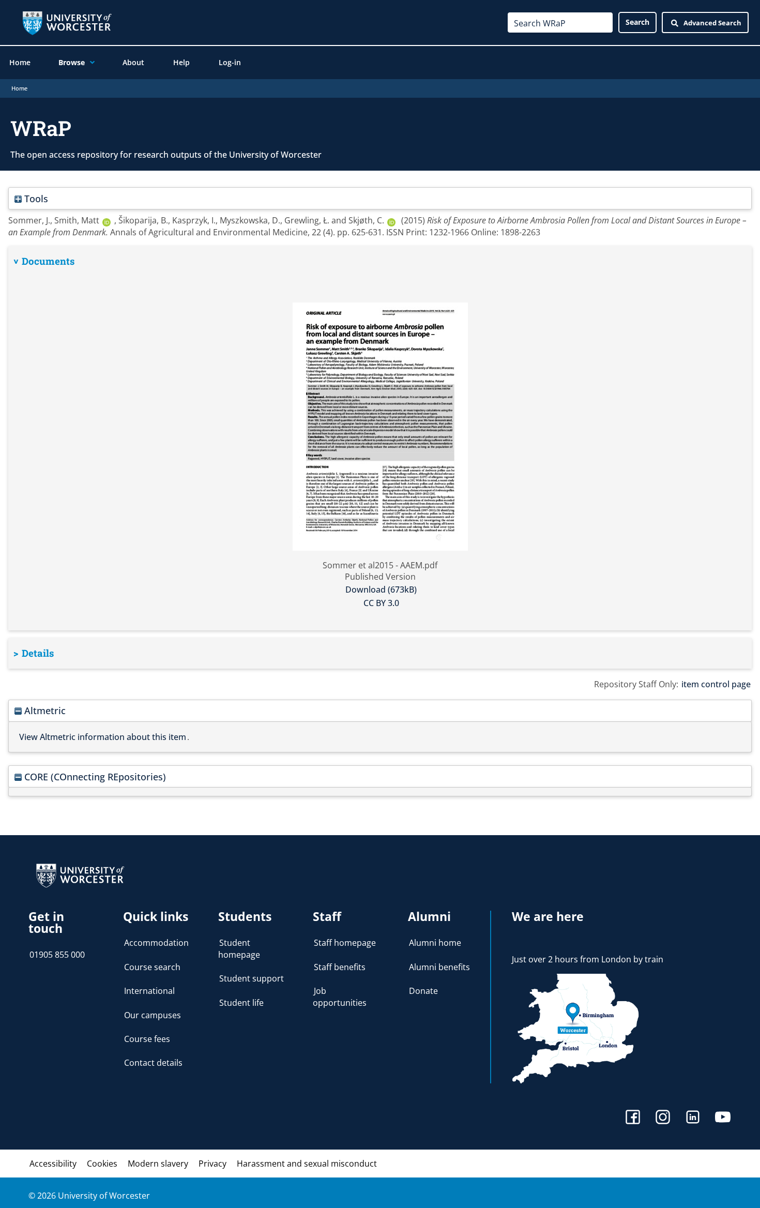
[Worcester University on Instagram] (663, 1118)
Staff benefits (340, 967)
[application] (90, 62)
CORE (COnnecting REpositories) (94, 776)
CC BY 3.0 (381, 603)
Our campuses (152, 1015)
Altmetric (44, 710)
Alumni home (435, 942)
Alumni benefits (439, 967)
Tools (35, 198)
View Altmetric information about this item (102, 737)
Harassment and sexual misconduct (307, 1163)
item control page (716, 684)
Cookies (102, 1163)
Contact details (153, 1062)
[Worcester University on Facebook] (633, 1118)
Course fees (147, 1039)
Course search (152, 967)
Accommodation (156, 942)
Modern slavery (158, 1163)
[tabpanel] (380, 438)
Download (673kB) (381, 589)
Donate (423, 990)
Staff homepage (345, 942)
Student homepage (239, 948)
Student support (251, 978)
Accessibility (53, 1163)
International (149, 990)
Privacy (212, 1163)
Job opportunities (340, 996)
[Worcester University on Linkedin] (693, 1118)
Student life (241, 1002)
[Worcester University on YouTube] (723, 1118)
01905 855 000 (57, 954)
